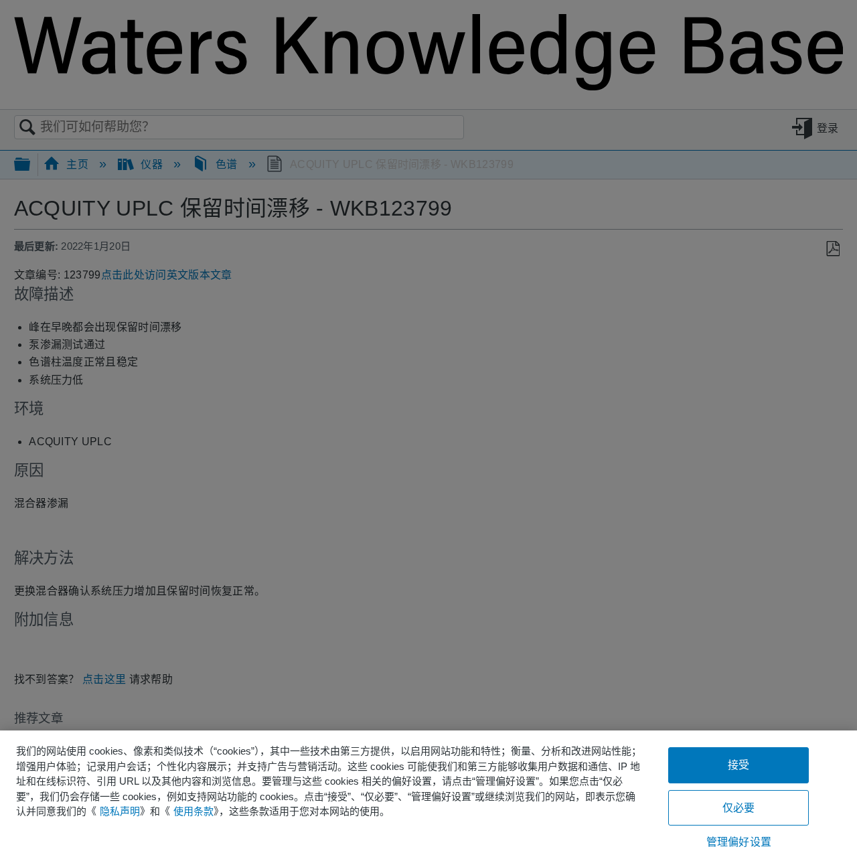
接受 (738, 765)
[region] (428, 792)
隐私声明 (120, 811)
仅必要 (738, 807)
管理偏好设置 (738, 842)
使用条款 (193, 811)
